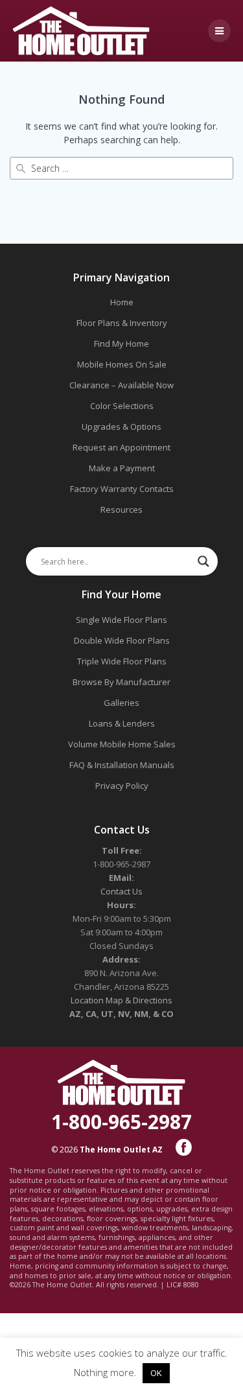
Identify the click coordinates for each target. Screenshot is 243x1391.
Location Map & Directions (121, 1000)
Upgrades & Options (121, 426)
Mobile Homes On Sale (122, 364)
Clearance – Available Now (121, 385)
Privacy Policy (121, 785)
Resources (121, 509)
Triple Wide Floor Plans (122, 661)
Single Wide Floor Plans (121, 619)
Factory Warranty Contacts (122, 489)
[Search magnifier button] (203, 561)
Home (121, 302)
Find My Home (121, 343)
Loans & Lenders (122, 723)
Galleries (121, 702)
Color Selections (122, 406)
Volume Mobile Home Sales (122, 744)
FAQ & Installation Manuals (121, 765)
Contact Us (121, 891)
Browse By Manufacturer (121, 682)
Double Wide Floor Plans (122, 640)
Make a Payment (122, 468)
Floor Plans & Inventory (121, 323)
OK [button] (156, 1373)
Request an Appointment (121, 447)
